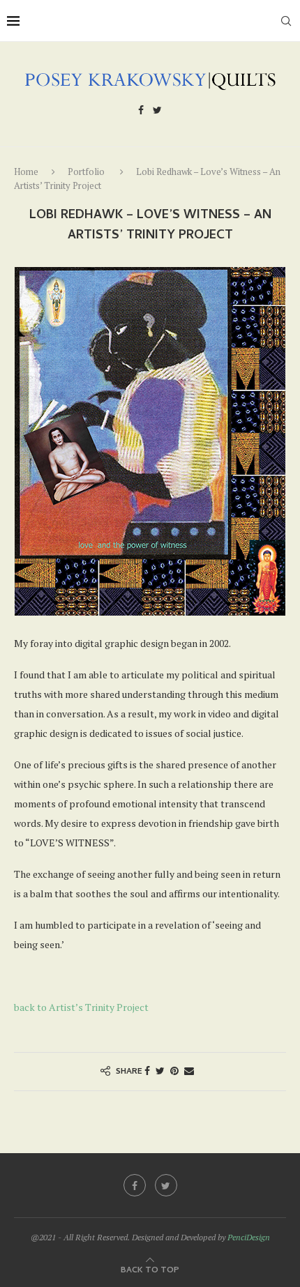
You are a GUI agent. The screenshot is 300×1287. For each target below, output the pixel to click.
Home (26, 171)
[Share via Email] (189, 1070)
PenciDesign (248, 1237)
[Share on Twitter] (160, 1070)
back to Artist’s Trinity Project (81, 1007)
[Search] (286, 21)
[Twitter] (157, 112)
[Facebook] (141, 112)
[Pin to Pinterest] (174, 1070)
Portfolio (86, 171)
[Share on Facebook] (147, 1070)
